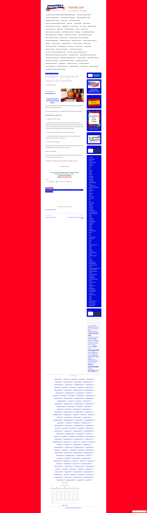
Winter (90, 297)
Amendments (92, 159)
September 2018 (70, 433)
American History (92, 162)
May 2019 (72, 428)
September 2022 (61, 406)
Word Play (97, 370)
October (91, 254)
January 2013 (68, 471)
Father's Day (91, 202)
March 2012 (89, 474)
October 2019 (68, 425)
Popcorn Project (74, 26)
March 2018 (80, 436)
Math (90, 241)
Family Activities (92, 338)
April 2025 (80, 387)
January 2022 (58, 411)
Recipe (90, 266)
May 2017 (91, 441)
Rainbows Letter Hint (65, 40)
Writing (89, 371)
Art (89, 168)
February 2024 (89, 395)
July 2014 (74, 460)
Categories (91, 176)
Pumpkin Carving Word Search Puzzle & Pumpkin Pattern (52, 100)
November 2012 (88, 471)
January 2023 (58, 403)
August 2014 (66, 460)
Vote (90, 296)
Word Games (91, 370)
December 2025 (87, 382)
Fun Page (91, 208)
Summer (91, 286)
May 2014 (90, 460)
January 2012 (68, 477)
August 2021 (67, 414)
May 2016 (73, 450)
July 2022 (79, 406)
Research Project (93, 362)
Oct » (66, 505)
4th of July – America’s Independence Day (55, 23)
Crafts (90, 184)
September (91, 275)
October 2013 (68, 466)
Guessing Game (92, 221)
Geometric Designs (69, 29)
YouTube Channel (62, 175)
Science (90, 272)
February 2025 (57, 390)
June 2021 (83, 414)
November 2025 (58, 384)
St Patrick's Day (92, 282)
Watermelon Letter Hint (51, 63)
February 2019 (57, 431)
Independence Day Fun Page (52, 20)
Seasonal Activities (93, 274)
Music (90, 247)
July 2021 (75, 414)
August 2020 (60, 422)
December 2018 (77, 431)
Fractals (77, 29)
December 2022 (68, 403)
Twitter (62, 174)
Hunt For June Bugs (77, 43)
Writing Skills (92, 305)
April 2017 (59, 444)
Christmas (91, 179)
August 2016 (89, 447)
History (90, 227)
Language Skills (92, 236)
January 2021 (86, 417)
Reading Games (94, 355)
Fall (90, 199)
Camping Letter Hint (66, 43)
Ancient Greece (84, 29)
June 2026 (73, 379)
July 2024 (88, 392)
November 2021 (78, 411)
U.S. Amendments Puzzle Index (67, 17)
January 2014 (76, 463)
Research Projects (93, 269)
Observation (90, 353)
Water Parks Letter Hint (93, 57)
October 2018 (59, 433)
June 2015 (59, 458)
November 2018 (88, 431)
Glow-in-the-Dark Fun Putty (85, 34)
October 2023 (89, 398)
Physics (90, 258)
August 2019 (89, 425)
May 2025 (72, 387)
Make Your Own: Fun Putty (52, 37)
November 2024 (88, 390)
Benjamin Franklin (92, 26)
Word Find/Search (93, 300)
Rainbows (48, 43)
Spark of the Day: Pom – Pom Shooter (54, 34)
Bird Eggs (77, 31)
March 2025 (89, 387)
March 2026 (58, 382)
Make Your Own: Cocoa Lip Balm (53, 31)
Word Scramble (92, 303)
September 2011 (70, 480)
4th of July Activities (84, 63)
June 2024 (55, 395)
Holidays (91, 229)
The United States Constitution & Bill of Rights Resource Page (60, 14)
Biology (90, 173)
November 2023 (79, 398)
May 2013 (72, 469)
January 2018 (58, 439)
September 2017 (57, 441)
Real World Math (92, 263)
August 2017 (67, 441)
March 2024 (80, 395)
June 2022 (87, 406)
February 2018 (89, 436)
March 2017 (67, 444)
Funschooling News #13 (50, 216)
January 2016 (67, 452)
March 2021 (67, 417)
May (90, 243)
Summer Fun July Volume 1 (62, 49)
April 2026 (89, 379)
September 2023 (61, 401)
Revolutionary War (93, 271)
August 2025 (89, 384)
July (90, 233)
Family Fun (90, 340)
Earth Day (91, 193)
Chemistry (91, 177)
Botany (90, 174)
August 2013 (89, 466)
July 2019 (57, 428)
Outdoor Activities (93, 255)
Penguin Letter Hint (76, 40)
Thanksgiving (92, 288)
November (91, 251)
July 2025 (56, 387)
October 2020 (78, 420)
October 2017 (88, 439)
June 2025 (64, 387)
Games (90, 216)
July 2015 (88, 455)
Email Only (91, 196)
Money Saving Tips (93, 244)
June (90, 235)
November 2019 (58, 425)
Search (97, 151)
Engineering (91, 198)
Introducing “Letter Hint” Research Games (55, 69)
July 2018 (88, 433)
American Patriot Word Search (84, 14)
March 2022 (76, 409)
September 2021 (57, 414)
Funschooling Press (67, 177)
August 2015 (80, 455)
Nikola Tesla (60, 29)
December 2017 (68, 439)
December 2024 (77, 390)
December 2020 (57, 420)
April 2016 (80, 450)
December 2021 (68, 411)
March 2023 (86, 401)
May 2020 (76, 422)
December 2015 (77, 452)
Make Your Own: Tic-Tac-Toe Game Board (78, 37)
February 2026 (67, 382)
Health (90, 226)
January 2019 (68, 431)
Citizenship (91, 180)
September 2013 (79, 466)
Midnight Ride (65, 26)
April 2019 (80, 428)
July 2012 (66, 474)
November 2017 (78, 439)
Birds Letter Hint (64, 37)
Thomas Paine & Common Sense (53, 26)
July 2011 (88, 480)
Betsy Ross (69, 23)
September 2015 (70, 455)
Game (90, 215)
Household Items (92, 230)
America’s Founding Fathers (52, 17)
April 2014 (58, 463)
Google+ (72, 174)
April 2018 (71, 436)
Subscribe (97, 75)
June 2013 (65, 469)
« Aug (63, 505)
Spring (90, 280)
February (91, 204)
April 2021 (59, 417)
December (91, 190)
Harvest (90, 224)
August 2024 (80, 392)
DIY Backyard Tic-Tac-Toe (71, 34)
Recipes (95, 359)
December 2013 (86, 463)
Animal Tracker (79, 46)
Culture (90, 188)
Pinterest (67, 174)
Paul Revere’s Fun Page (74, 20)
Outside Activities (95, 353)
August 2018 (80, 433)
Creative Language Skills (92, 331)
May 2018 (63, 436)
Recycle (89, 362)
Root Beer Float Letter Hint (52, 60)
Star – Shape (83, 26)
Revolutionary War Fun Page (83, 17)
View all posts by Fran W (50, 209)
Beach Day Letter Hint (62, 66)
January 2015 (76, 458)
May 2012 (73, 474)
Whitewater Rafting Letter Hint (68, 57)
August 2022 (71, 406)
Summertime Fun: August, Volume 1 (88, 54)
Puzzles (90, 260)
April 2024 (71, 395)
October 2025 (68, 384)
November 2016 (58, 447)
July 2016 (57, 450)
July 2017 (75, 441)
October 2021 (88, 411)
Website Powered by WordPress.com (73, 507)
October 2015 (59, 455)
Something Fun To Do (93, 279)
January (90, 232)
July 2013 (57, 469)
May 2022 (59, 409)
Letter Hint (91, 238)
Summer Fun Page (50, 49)
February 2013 (58, 471)
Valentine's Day (92, 294)
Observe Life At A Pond (51, 46)
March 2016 (89, 450)
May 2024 (63, 395)
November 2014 (86, 458)
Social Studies (92, 277)
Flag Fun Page (64, 20)
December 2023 (68, 398)
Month (90, 246)
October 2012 (57, 474)
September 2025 (79, 384)
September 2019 (79, 425)
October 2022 (88, 403)
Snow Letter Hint (56, 43)
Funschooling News (93, 212)
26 (64, 499)
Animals (90, 165)
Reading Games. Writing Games (93, 357)
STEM (90, 283)
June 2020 (68, 422)
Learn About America (50, 29)
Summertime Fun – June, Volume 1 (66, 46)
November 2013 (58, 466)
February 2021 (76, 417)
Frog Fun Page (87, 46)
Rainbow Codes (87, 43)
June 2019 (64, 428)
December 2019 (85, 422)
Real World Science (93, 264)
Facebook (57, 174)
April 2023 (78, 401)
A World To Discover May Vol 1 (90, 40)
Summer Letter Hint (94, 66)
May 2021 (91, 414)
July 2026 (66, 379)
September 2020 (89, 420)
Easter (90, 194)
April (90, 166)
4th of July (91, 157)
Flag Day (91, 205)
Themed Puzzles (92, 289)
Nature (90, 249)
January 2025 (67, 390)
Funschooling (92, 210)
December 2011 (77, 477)
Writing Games (94, 371)
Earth (90, 191)
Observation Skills (93, 252)
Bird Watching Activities (68, 31)
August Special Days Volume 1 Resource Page (56, 54)
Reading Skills (92, 261)
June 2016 (64, 450)
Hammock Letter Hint (72, 63)
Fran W (56, 73)
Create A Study (92, 185)
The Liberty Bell (77, 23)
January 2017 (86, 444)
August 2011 (80, 480)
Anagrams (91, 163)
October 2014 (57, 460)
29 (77, 499)
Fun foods (91, 207)
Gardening (91, 218)
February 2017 (76, 444)
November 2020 (68, 420)
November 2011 (88, 477)
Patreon (69, 175)
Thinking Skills (92, 291)
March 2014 (67, 463)
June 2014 (82, 460)
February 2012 (58, 477)
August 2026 (57, 379)
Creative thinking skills (94, 187)
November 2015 (88, 452)
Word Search (49, 191)
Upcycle (91, 293)
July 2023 (70, 401)
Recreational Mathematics (52, 40)
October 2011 (60, 480)
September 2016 (79, 447)
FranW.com (76, 7)
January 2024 (57, 398)
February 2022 (85, 409)
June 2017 (83, 441)
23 (52, 499)
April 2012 (81, 474)
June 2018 (56, 436)
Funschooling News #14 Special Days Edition (76, 216)
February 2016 (58, 452)
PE (89, 257)
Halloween (91, 222)
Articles (90, 169)
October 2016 (68, 447)
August (90, 171)
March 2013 (88, 469)
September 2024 (69, 392)
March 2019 (89, 428)
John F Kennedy (86, 23)
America (91, 160)
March (90, 240)
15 (77, 494)
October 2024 (59, 392)
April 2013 (80, 469)
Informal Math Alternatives (88, 31)
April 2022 (67, 409)
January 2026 (77, 382)
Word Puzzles (92, 302)
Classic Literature (92, 182)
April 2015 (67, 458)
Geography (91, 219)
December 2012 (77, 471)
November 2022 (78, 403)
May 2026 (81, 379)
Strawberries (92, 285)
